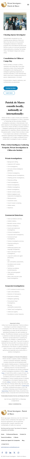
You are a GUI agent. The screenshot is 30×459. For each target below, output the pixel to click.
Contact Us (23, 434)
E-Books (16, 437)
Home (2, 434)
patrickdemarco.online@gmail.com (10, 447)
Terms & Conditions (6, 437)
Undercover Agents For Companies (10, 440)
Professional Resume (12, 434)
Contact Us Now (10, 88)
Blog (23, 440)
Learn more (9, 93)
